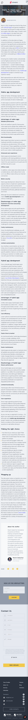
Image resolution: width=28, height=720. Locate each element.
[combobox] (9, 634)
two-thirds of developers (12, 278)
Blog (20, 685)
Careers (21, 682)
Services (5, 687)
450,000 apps (8, 27)
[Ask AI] (25, 717)
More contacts (14, 709)
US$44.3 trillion (21, 54)
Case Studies (6, 682)
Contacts (5, 694)
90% (17, 48)
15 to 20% (9, 238)
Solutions (21, 687)
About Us (5, 685)
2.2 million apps (5, 33)
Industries (5, 690)
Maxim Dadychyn (18, 557)
